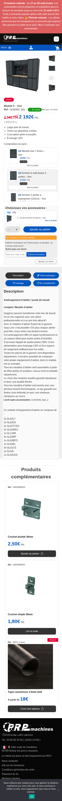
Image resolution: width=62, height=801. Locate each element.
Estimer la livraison (36, 254)
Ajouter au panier (40, 229)
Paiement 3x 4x (10, 774)
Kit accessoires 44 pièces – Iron (33, 218)
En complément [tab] (47, 283)
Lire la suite (32, 631)
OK (31, 796)
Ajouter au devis (46, 261)
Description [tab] (18, 275)
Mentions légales (11, 778)
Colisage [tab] (19, 283)
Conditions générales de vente (18, 769)
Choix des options (30, 708)
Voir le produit (32, 165)
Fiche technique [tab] (47, 275)
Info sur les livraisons (13, 765)
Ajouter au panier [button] (30, 553)
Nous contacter (10, 761)
